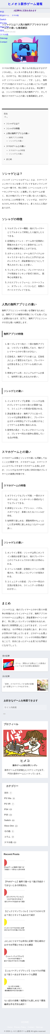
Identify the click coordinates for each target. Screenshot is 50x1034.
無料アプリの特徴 (16, 137)
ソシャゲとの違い (16, 141)
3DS (2, 31)
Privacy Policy (20, 1027)
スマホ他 (4, 34)
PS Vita (3, 23)
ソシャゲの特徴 (13, 128)
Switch (3, 19)
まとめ (9, 159)
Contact (3, 42)
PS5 (2, 12)
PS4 (2, 16)
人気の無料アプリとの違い (17, 133)
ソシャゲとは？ (13, 123)
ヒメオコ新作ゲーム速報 (25, 4)
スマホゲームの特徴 (17, 150)
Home (10, 1027)
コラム (9, 837)
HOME (25, 1022)
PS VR (8, 804)
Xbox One (4, 27)
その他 (8, 831)
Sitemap (4, 38)
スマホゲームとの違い (15, 146)
